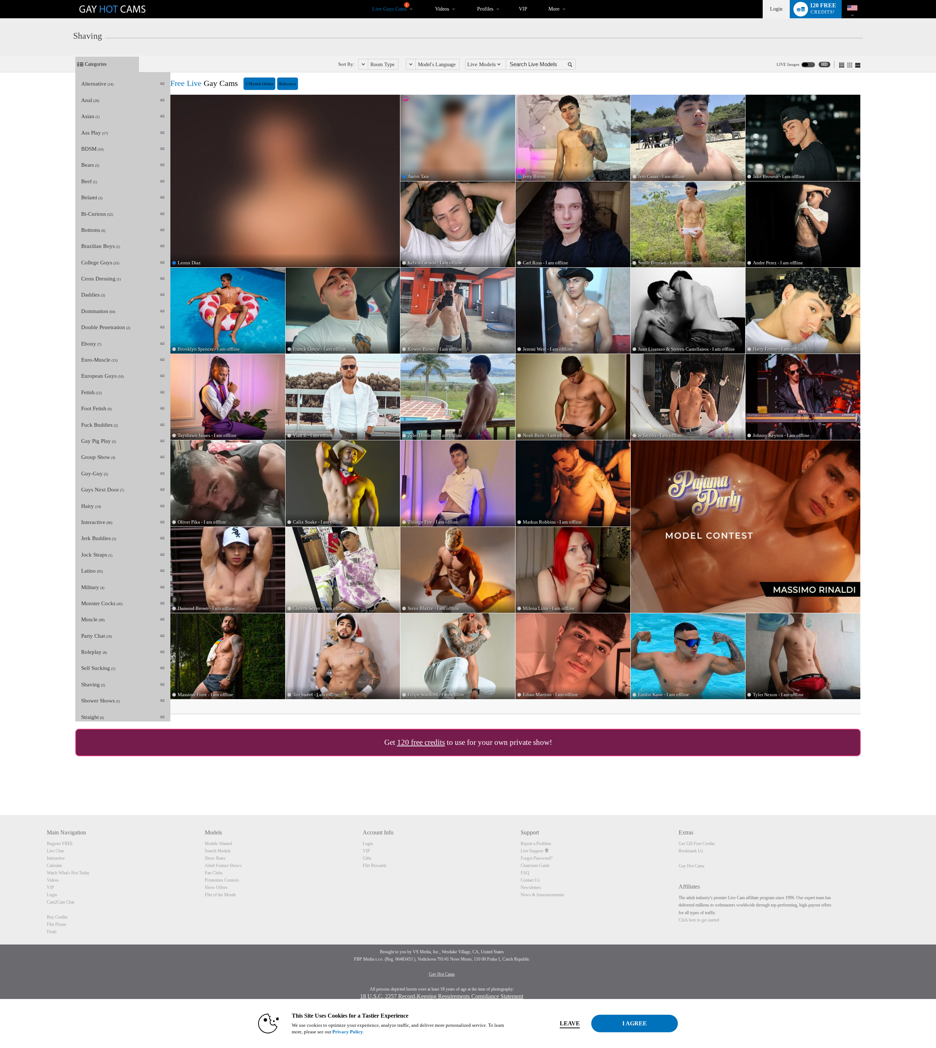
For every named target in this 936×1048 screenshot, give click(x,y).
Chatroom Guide (535, 865)
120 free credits (421, 742)
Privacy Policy (347, 1031)
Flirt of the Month (220, 894)
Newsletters (531, 887)
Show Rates (215, 858)
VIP (523, 9)
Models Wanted (218, 843)
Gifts (367, 858)
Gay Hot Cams (692, 865)
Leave (570, 1023)
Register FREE (60, 843)
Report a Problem (536, 843)
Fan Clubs (214, 872)
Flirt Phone (56, 924)
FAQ (525, 872)
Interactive (56, 858)
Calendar (54, 865)
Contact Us (530, 880)
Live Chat (55, 850)
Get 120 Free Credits (697, 843)
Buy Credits (57, 917)
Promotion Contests (222, 880)
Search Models (218, 850)
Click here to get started (699, 920)
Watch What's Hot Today (68, 872)
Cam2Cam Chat (60, 902)
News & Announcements (542, 894)
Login (776, 9)
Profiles (485, 9)
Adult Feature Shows (223, 865)
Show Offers (216, 887)
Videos (442, 9)
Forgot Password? (536, 858)
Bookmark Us (691, 850)
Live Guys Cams (390, 7)
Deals (52, 931)
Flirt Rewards (374, 865)
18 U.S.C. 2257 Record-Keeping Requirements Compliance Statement (441, 996)
